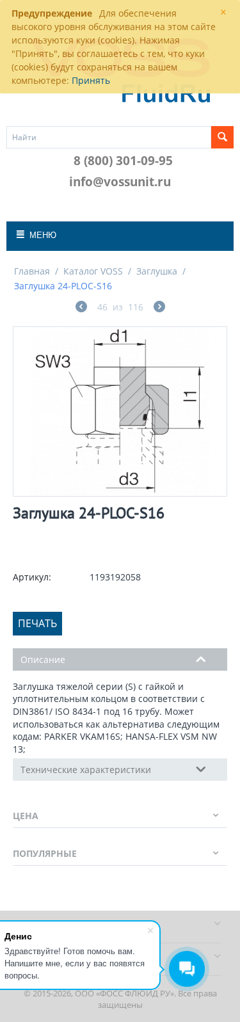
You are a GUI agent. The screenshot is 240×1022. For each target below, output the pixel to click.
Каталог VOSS (93, 271)
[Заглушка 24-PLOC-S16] (120, 411)
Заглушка (156, 271)
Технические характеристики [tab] (85, 769)
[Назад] (81, 308)
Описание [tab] (42, 659)
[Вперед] (159, 308)
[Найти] (222, 137)
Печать (37, 623)
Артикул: (32, 577)
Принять (91, 80)
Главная (32, 271)
